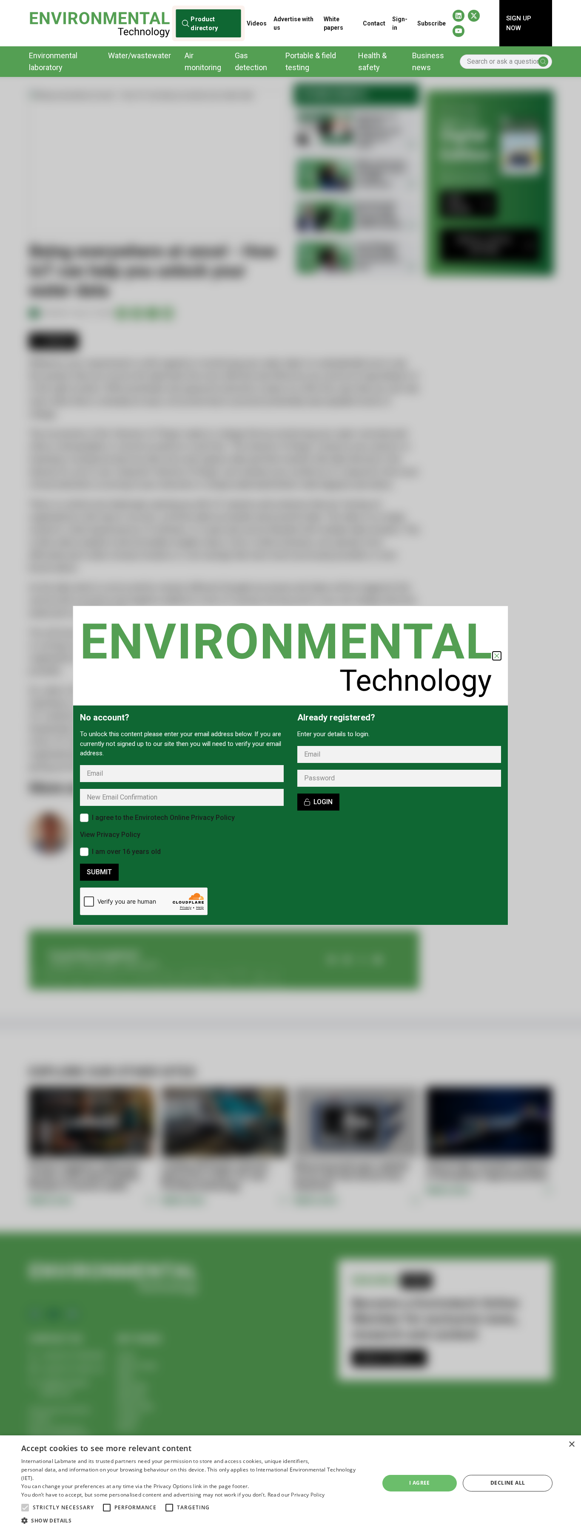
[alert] (290, 1483)
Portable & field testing (310, 61)
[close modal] (497, 656)
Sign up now (518, 23)
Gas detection (251, 61)
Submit (99, 872)
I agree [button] (419, 1482)
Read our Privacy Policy (296, 1494)
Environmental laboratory (53, 61)
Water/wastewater (139, 55)
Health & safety (372, 61)
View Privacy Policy (110, 835)
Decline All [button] (507, 1482)
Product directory (204, 23)
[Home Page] (99, 23)
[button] (25, 1507)
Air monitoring (203, 61)
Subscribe (431, 23)
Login (323, 802)
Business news (428, 61)
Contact (374, 23)
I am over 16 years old (126, 852)
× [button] (571, 1444)
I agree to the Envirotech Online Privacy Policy (163, 818)
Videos (257, 23)
